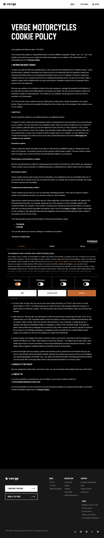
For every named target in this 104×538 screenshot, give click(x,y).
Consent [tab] (21, 246)
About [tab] (82, 246)
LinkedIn (19, 227)
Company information (88, 482)
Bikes (51, 478)
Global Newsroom (71, 495)
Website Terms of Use (90, 505)
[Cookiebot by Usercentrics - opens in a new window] (88, 241)
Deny (22, 293)
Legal (84, 501)
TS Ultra (52, 485)
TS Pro (52, 482)
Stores (66, 485)
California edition (55, 489)
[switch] (40, 284)
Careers (67, 489)
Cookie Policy (58, 261)
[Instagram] (75, 532)
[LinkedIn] (86, 532)
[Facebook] (81, 532)
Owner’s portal (86, 489)
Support (84, 478)
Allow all (82, 293)
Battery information (89, 515)
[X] (92, 532)
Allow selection (52, 293)
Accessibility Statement (90, 518)
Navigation (68, 478)
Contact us (85, 492)
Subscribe (68, 482)
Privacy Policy (72, 261)
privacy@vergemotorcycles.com (26, 382)
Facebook (20, 224)
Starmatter (68, 492)
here (67, 208)
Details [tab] (52, 246)
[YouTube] (98, 531)
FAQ (82, 485)
